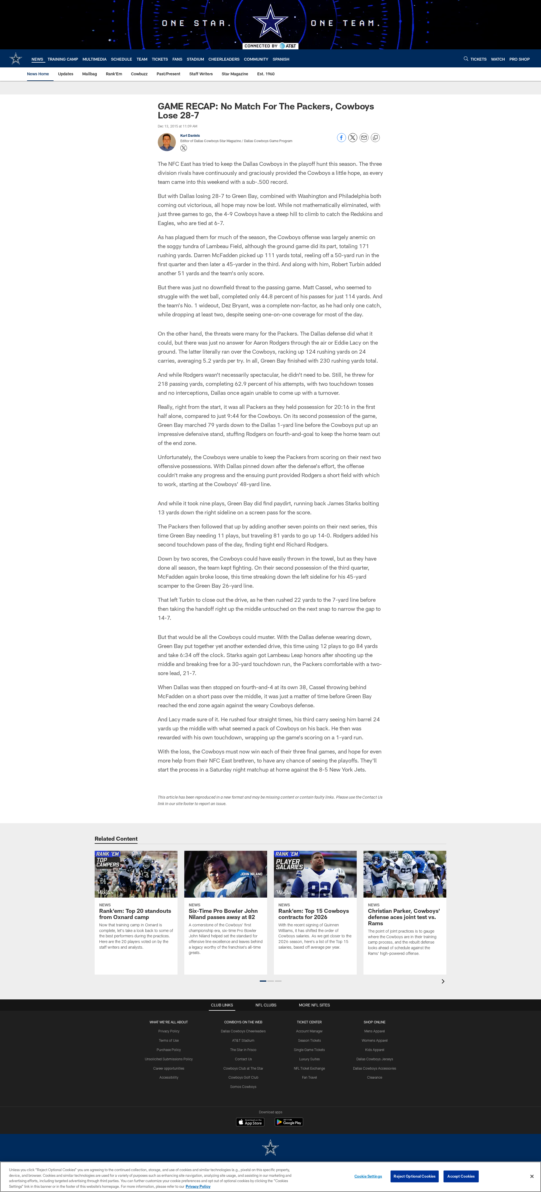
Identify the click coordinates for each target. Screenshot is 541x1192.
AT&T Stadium (243, 1040)
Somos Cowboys (243, 1087)
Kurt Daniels (190, 135)
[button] (263, 981)
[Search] (466, 58)
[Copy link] (375, 138)
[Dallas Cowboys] (270, 1148)
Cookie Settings (368, 1176)
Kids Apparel (374, 1050)
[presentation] (444, 982)
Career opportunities (168, 1068)
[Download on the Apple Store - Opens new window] (250, 1122)
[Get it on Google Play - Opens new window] (289, 1125)
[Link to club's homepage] (16, 58)
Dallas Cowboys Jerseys (374, 1059)
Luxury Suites (309, 1059)
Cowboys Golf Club (243, 1077)
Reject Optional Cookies (415, 1176)
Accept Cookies (461, 1176)
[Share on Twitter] (352, 140)
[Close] (532, 1176)
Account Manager (309, 1031)
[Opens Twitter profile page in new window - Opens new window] (183, 148)
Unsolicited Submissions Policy (169, 1059)
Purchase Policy (169, 1050)
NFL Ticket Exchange (309, 1068)
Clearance (374, 1077)
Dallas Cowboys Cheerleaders (243, 1031)
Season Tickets (309, 1040)
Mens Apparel (374, 1031)
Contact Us (243, 1059)
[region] (270, 1177)
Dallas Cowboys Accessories (374, 1068)
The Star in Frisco (243, 1050)
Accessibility (168, 1077)
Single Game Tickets (309, 1050)
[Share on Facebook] (341, 140)
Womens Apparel (375, 1040)
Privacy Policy (168, 1031)
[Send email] (364, 140)
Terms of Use (169, 1040)
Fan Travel (309, 1077)
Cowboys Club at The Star (243, 1068)
